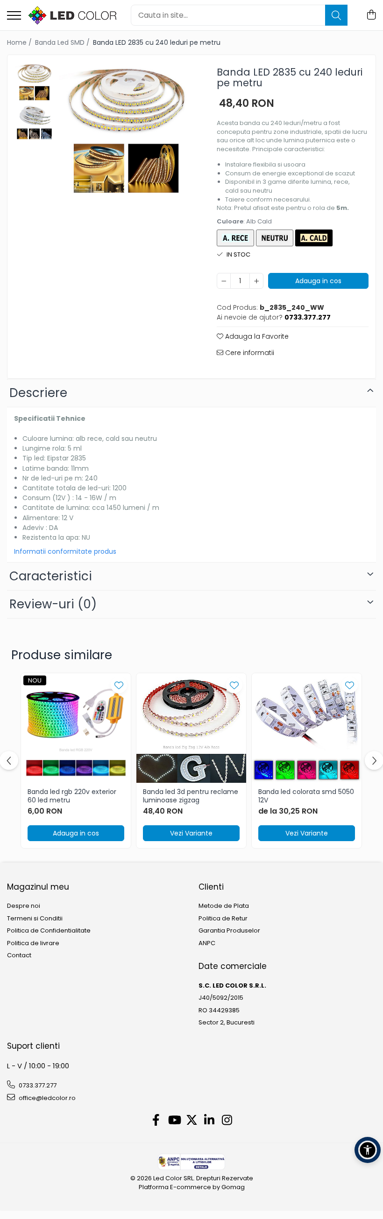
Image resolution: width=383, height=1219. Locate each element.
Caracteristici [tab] (50, 576)
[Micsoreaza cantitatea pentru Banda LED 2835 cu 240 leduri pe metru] (224, 281)
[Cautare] (336, 15)
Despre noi (23, 906)
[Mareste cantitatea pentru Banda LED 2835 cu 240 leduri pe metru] (256, 281)
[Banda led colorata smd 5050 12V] (307, 728)
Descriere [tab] (38, 392)
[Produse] (14, 16)
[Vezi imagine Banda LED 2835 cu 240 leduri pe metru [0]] (34, 82)
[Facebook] (156, 1120)
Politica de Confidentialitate (49, 930)
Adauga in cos (318, 281)
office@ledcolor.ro (46, 1098)
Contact (19, 955)
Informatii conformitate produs (65, 551)
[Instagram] (227, 1120)
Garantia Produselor (229, 930)
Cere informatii (248, 352)
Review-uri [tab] (53, 604)
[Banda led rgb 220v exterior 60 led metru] (76, 728)
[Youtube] (174, 1120)
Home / (20, 42)
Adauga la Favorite (256, 336)
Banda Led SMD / (63, 42)
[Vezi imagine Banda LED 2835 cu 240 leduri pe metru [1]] (34, 121)
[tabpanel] (126, 129)
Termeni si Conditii (35, 918)
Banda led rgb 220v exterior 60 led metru (72, 795)
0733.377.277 (37, 1085)
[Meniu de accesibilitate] (368, 1150)
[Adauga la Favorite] (119, 685)
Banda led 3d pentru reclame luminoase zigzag (190, 795)
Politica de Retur (223, 918)
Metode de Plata (224, 906)
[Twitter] (192, 1120)
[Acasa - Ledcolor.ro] (72, 15)
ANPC (207, 943)
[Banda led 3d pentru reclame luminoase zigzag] (191, 728)
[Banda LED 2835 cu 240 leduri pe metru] (126, 129)
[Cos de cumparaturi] (371, 15)
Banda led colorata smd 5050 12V (306, 795)
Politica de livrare (33, 943)
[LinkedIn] (209, 1120)
